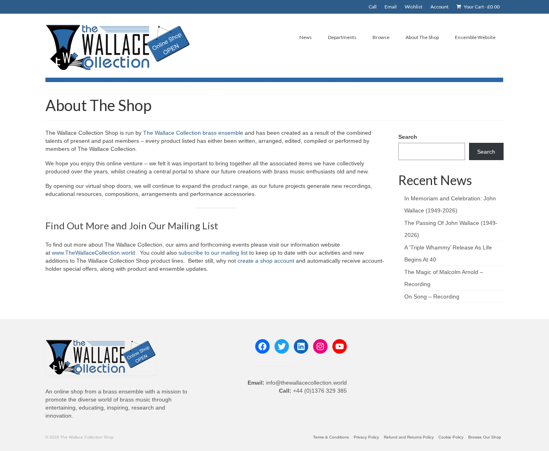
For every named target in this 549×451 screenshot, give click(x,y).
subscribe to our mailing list (213, 252)
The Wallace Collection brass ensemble (193, 133)
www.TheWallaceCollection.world (93, 252)
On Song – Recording (431, 296)
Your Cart (481, 7)
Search (407, 137)
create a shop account (267, 260)
